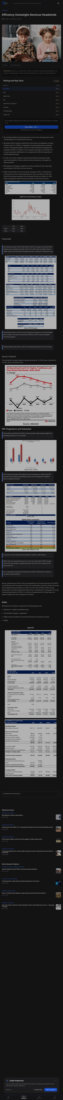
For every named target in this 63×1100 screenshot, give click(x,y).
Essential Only (38, 1089)
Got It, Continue (50, 1089)
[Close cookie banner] (56, 1081)
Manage (8, 1089)
